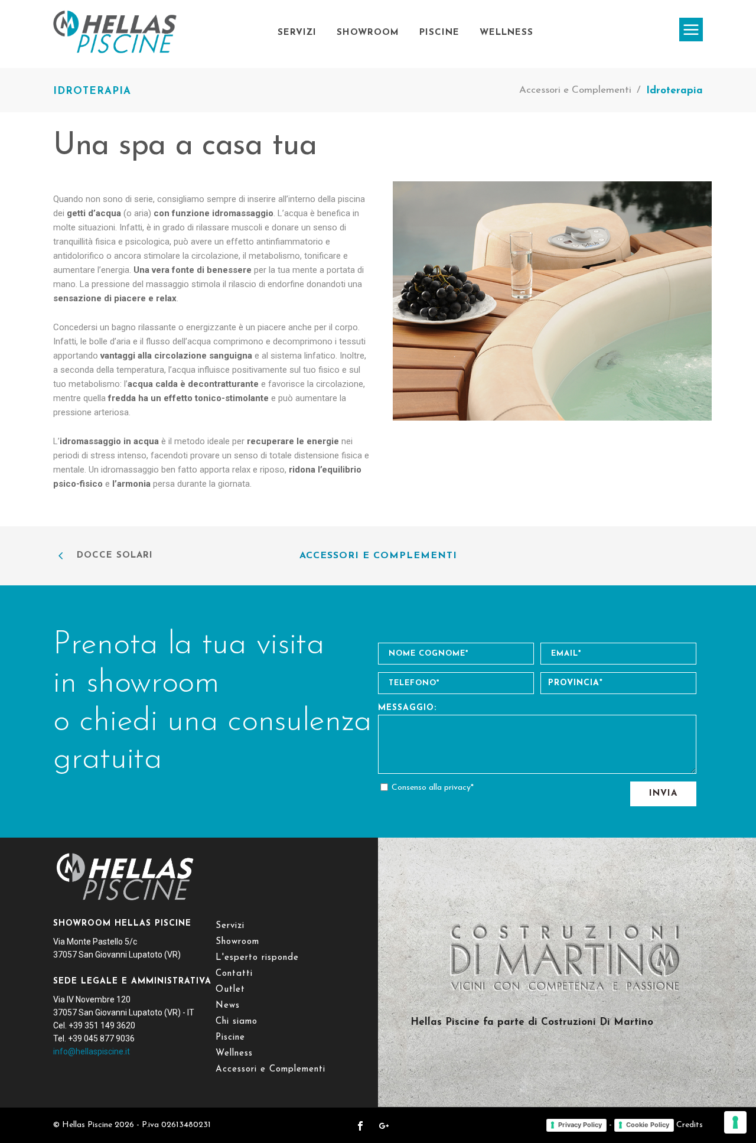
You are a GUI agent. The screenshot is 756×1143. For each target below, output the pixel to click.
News (228, 1005)
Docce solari (115, 555)
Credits (689, 1125)
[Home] (115, 54)
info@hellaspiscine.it (91, 1051)
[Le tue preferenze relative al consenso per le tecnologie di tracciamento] (735, 1122)
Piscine (439, 32)
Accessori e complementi (378, 556)
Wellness (506, 32)
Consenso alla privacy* (433, 787)
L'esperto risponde (257, 957)
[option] (552, 301)
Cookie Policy (647, 1125)
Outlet (230, 989)
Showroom (368, 32)
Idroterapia (674, 91)
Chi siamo (237, 1021)
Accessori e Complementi (575, 90)
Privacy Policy (580, 1125)
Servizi (297, 32)
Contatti (234, 973)
